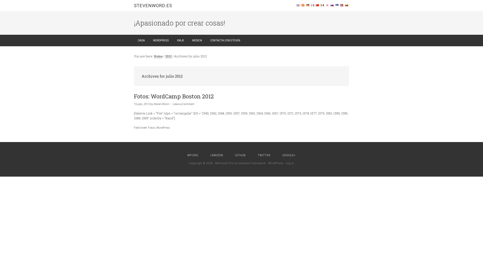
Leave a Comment (183, 104)
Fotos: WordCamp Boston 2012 (174, 96)
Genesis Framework (252, 163)
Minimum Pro (224, 163)
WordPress (163, 127)
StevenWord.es (153, 5)
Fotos (151, 127)
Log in (290, 163)
